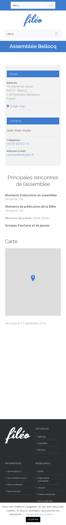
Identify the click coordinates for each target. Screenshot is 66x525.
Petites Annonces (47, 494)
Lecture (41, 487)
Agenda (42, 436)
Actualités (43, 443)
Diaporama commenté (43, 479)
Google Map (17, 106)
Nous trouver (14, 491)
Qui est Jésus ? (14, 471)
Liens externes (45, 500)
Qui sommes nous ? (17, 477)
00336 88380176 (18, 144)
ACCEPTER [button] (33, 519)
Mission (42, 449)
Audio (40, 471)
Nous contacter (15, 484)
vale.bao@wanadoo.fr (20, 155)
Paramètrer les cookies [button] (39, 514)
